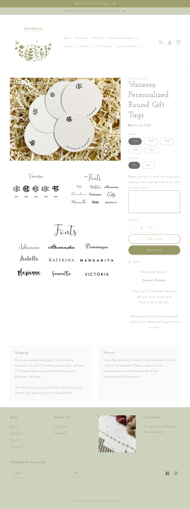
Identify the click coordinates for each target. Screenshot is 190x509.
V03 (167, 141)
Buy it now (154, 250)
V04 (135, 150)
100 (148, 165)
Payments (16, 440)
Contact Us (16, 447)
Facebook (60, 433)
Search (14, 426)
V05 (152, 150)
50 (134, 165)
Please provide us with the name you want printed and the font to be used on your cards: (154, 182)
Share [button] (136, 261)
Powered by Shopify (109, 501)
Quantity (133, 220)
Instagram (60, 426)
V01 (135, 141)
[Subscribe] (75, 473)
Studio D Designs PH (89, 501)
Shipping (15, 433)
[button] (123, 38)
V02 (151, 141)
